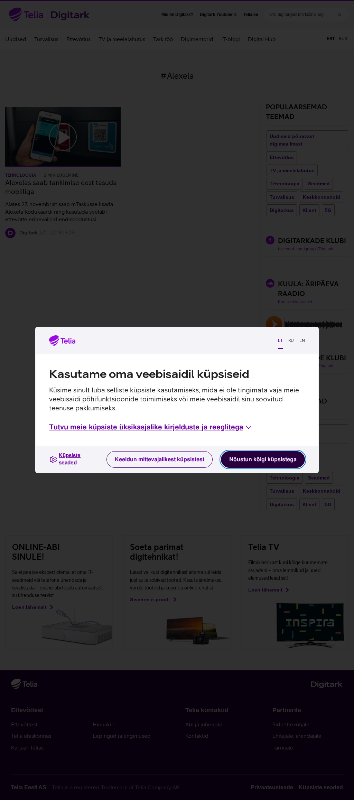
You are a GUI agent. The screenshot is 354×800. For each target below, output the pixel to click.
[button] (151, 427)
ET (280, 340)
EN (302, 340)
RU (291, 340)
